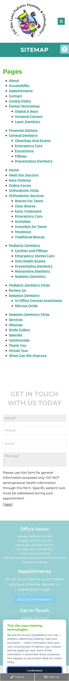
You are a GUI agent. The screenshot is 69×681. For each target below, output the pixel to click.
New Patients (20, 180)
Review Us (17, 290)
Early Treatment (28, 211)
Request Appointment (34, 599)
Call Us (19, 677)
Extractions (24, 151)
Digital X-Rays (26, 111)
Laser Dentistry (27, 122)
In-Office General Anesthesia (38, 301)
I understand (34, 670)
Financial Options (23, 130)
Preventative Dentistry (34, 161)
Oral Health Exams (30, 261)
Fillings (21, 156)
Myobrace (23, 232)
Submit (8, 505)
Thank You (17, 345)
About (14, 81)
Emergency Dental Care (34, 256)
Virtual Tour (18, 351)
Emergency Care (28, 146)
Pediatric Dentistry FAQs (29, 285)
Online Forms (20, 185)
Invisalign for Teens (31, 227)
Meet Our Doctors (24, 175)
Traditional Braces (30, 237)
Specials (15, 335)
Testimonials (19, 340)
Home (14, 170)
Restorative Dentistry (32, 271)
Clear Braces (25, 206)
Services (16, 320)
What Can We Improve (28, 356)
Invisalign (23, 221)
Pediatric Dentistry (24, 245)
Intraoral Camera (28, 116)
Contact (15, 96)
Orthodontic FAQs (24, 190)
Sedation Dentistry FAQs (29, 314)
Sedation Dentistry (30, 276)
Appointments (21, 91)
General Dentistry (23, 135)
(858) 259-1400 (36, 618)
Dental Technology (24, 106)
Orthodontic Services (26, 196)
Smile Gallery (19, 330)
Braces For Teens (29, 201)
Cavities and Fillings (31, 251)
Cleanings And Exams (33, 141)
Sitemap (15, 325)
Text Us (53, 677)
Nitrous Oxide (26, 306)
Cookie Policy (20, 101)
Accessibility (19, 86)
